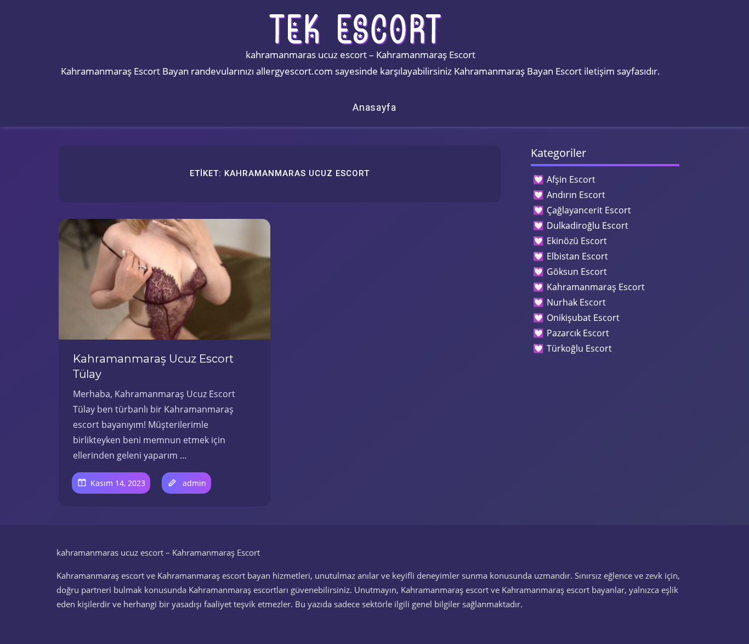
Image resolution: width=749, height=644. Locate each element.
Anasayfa (374, 107)
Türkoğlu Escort (579, 348)
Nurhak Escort (576, 302)
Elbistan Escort (577, 256)
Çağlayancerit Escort (589, 210)
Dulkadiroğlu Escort (587, 225)
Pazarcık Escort (578, 333)
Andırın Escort (576, 195)
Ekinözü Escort (577, 241)
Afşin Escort (571, 179)
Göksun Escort (577, 271)
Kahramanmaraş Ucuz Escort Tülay (153, 366)
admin (194, 483)
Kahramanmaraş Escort (596, 287)
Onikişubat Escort (583, 318)
